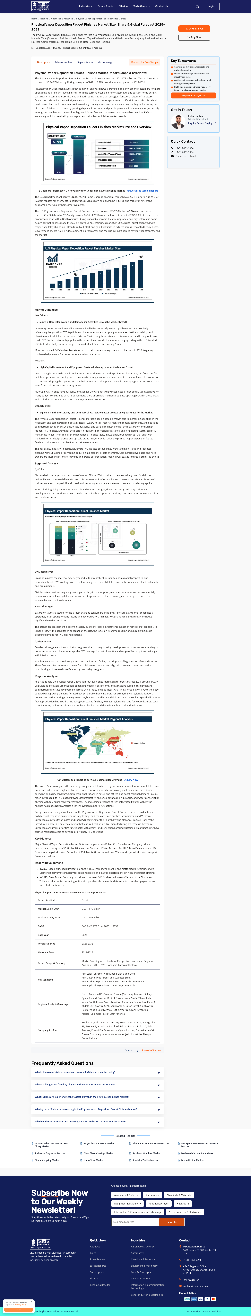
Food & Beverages (159, 1203)
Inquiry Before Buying (200, 123)
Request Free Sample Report (142, 190)
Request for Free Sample (144, 62)
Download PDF (196, 28)
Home (34, 18)
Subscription (97, 1272)
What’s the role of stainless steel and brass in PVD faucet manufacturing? (75, 1072)
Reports (44, 18)
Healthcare (183, 1203)
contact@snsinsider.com (196, 1286)
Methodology (105, 62)
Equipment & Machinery (127, 1203)
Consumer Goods (140, 1278)
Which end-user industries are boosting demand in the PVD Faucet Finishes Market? (81, 1121)
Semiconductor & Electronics (185, 1212)
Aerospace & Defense (126, 1195)
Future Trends (105, 6)
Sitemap (94, 1278)
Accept (18, 1310)
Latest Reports (98, 1265)
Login (211, 6)
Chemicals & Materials (62, 18)
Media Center (140, 6)
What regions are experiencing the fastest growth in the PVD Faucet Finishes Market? (82, 1096)
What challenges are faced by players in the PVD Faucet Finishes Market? (75, 1084)
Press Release (97, 1259)
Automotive (152, 1195)
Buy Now (196, 37)
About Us (95, 1246)
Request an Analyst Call (193, 95)
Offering (123, 6)
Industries (85, 6)
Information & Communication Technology (137, 1212)
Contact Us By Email (186, 156)
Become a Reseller (100, 1285)
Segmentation (85, 62)
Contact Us (161, 6)
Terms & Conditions (211, 1311)
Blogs (93, 1253)
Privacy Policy (193, 1311)
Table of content (64, 62)
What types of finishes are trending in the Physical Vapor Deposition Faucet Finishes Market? (86, 1109)
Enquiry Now (131, 779)
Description (43, 62)
